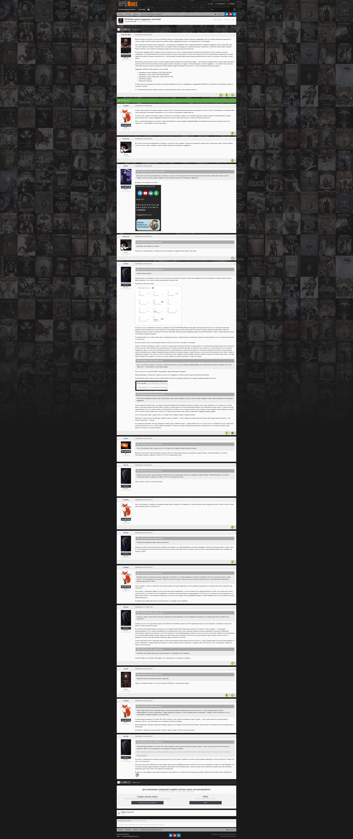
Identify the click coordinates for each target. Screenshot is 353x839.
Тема (118, 836)
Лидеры (232, 3)
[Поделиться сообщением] (234, 34)
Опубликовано (143, 34)
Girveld (126, 668)
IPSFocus (126, 834)
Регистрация (141, 9)
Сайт (211, 3)
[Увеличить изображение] (151, 385)
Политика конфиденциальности (130, 836)
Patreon (150, 81)
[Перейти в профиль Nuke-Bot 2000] (120, 20)
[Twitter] (234, 14)
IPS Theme (119, 834)
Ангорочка (126, 138)
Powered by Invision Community (228, 836)
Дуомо (126, 166)
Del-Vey (126, 263)
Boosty (149, 78)
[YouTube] (230, 14)
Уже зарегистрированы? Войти (126, 9)
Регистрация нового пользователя (147, 802)
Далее (125, 29)
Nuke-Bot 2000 (132, 21)
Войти (205, 802)
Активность (220, 3)
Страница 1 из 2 (136, 29)
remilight (126, 105)
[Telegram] (227, 14)
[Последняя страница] (129, 29)
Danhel (126, 438)
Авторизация (218, 19)
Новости (150, 21)
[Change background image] (148, 9)
